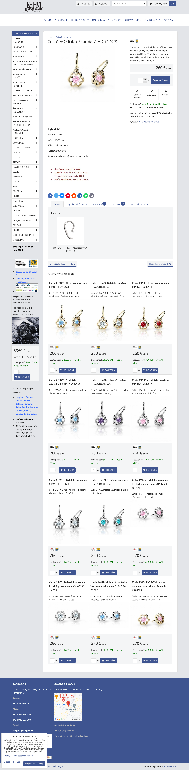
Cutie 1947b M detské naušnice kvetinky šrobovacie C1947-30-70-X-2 (108, 586)
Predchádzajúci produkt (64, 263)
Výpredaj (18, 239)
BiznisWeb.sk (170, 766)
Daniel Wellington (25, 215)
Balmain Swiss (21, 147)
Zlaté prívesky (22, 69)
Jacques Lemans (22, 220)
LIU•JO (16, 210)
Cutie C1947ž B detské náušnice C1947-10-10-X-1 (109, 285)
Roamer (17, 176)
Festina (17, 191)
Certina (17, 152)
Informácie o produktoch (70, 19)
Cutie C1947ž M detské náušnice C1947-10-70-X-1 (68, 285)
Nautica (18, 200)
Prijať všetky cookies (34, 763)
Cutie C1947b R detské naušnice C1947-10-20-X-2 (151, 382)
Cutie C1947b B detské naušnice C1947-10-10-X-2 (68, 482)
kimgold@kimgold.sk (23, 730)
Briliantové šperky (20, 102)
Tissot (16, 162)
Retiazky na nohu (24, 51)
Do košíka (162, 80)
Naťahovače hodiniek (20, 131)
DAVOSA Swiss (21, 166)
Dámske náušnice (18, 40)
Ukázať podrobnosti (12, 762)
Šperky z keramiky (19, 110)
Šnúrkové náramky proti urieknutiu (25, 63)
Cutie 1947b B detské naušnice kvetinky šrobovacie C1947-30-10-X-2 (67, 586)
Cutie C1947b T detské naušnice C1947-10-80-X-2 (109, 482)
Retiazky (18, 46)
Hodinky (18, 137)
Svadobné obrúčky (19, 76)
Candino (18, 157)
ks (56, 370)
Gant (16, 181)
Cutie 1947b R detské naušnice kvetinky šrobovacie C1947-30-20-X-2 (150, 484)
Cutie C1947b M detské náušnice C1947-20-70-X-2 (64, 382)
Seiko (16, 186)
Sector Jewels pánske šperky (22, 123)
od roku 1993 (37, 12)
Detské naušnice (23, 33)
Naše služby (152, 19)
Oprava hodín (132, 19)
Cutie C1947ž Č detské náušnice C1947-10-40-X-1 (150, 285)
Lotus (16, 196)
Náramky (18, 56)
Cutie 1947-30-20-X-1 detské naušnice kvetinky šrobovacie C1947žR (149, 586)
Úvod (47, 19)
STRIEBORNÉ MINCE (23, 234)
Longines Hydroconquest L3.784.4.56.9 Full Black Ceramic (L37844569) (23, 299)
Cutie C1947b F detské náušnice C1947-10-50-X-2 (109, 382)
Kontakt (169, 19)
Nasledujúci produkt (158, 263)
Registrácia (102, 3)
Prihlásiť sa (84, 3)
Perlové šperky (22, 95)
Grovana (18, 205)
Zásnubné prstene (19, 84)
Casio (16, 171)
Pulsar (17, 225)
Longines (18, 142)
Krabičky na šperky (25, 116)
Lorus (16, 229)
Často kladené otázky (106, 19)
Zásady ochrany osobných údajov (47, 766)
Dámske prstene (23, 90)
